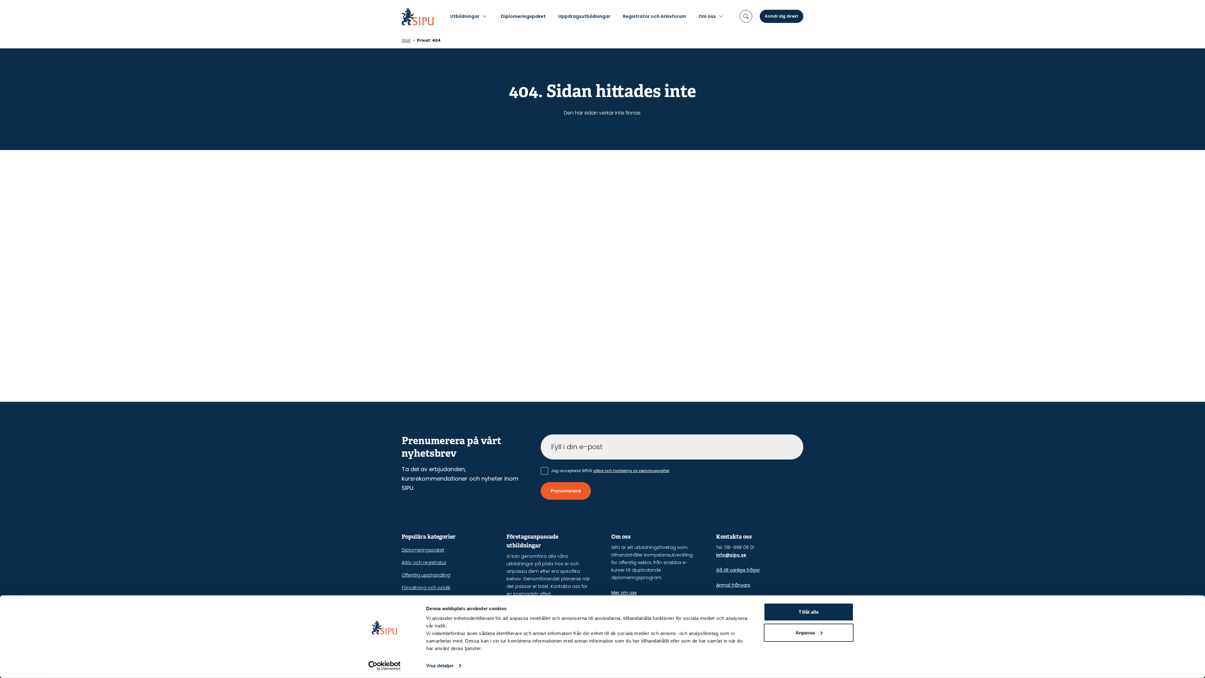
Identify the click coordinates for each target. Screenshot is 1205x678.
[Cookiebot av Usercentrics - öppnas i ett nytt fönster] (384, 665)
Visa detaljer (439, 665)
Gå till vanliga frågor (738, 570)
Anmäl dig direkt (781, 16)
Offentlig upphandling (426, 575)
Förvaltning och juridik (426, 587)
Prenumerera (566, 491)
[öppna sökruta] (746, 16)
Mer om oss (624, 592)
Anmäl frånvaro (733, 585)
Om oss (707, 16)
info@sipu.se (731, 555)
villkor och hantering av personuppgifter (631, 470)
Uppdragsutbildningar (584, 16)
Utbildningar (464, 16)
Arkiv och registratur (424, 562)
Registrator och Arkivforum (654, 16)
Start (406, 40)
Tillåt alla (808, 612)
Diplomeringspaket (523, 16)
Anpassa (805, 632)
